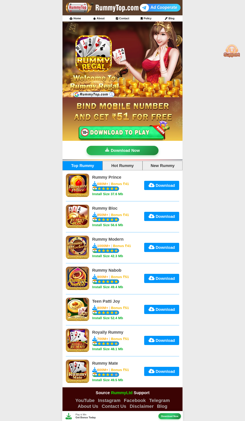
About (100, 18)
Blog (171, 18)
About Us (88, 406)
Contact (124, 18)
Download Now (125, 150)
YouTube (85, 400)
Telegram (159, 400)
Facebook (135, 400)
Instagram (109, 400)
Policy (148, 18)
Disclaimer (142, 406)
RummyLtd (121, 392)
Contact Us (114, 406)
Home (77, 18)
